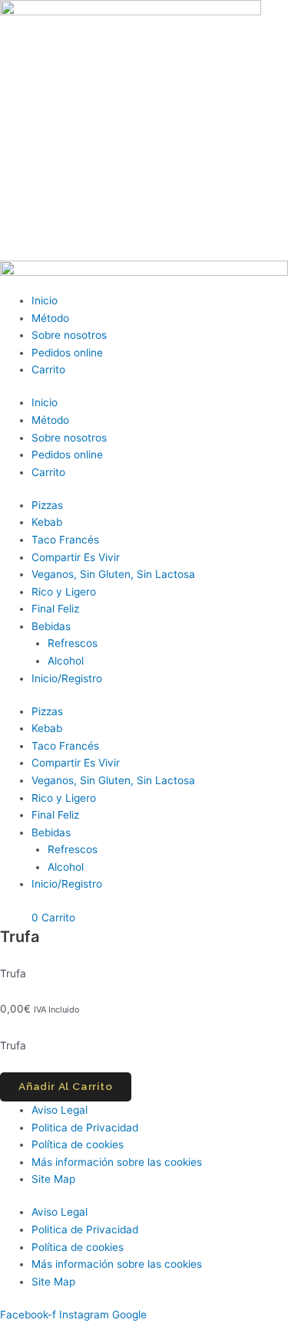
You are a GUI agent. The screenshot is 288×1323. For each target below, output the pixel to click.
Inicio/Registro (66, 678)
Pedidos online (67, 352)
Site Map (53, 1179)
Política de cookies (77, 1144)
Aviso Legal (59, 1110)
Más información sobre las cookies (116, 1162)
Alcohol (66, 661)
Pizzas (47, 505)
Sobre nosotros (69, 335)
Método (50, 318)
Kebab (46, 522)
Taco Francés (65, 539)
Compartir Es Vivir (75, 557)
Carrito (48, 369)
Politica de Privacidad (84, 1127)
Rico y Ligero (63, 592)
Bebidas (51, 626)
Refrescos (73, 643)
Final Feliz (55, 608)
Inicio (44, 300)
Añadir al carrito (65, 1086)
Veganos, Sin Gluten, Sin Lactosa (113, 574)
